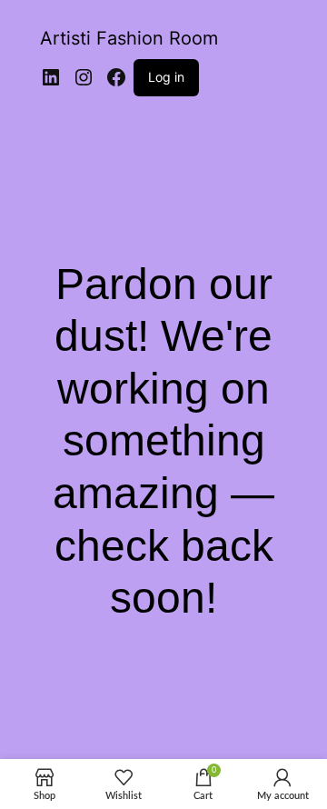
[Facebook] (116, 77)
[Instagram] (83, 77)
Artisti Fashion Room (129, 38)
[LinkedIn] (51, 77)
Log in (166, 77)
